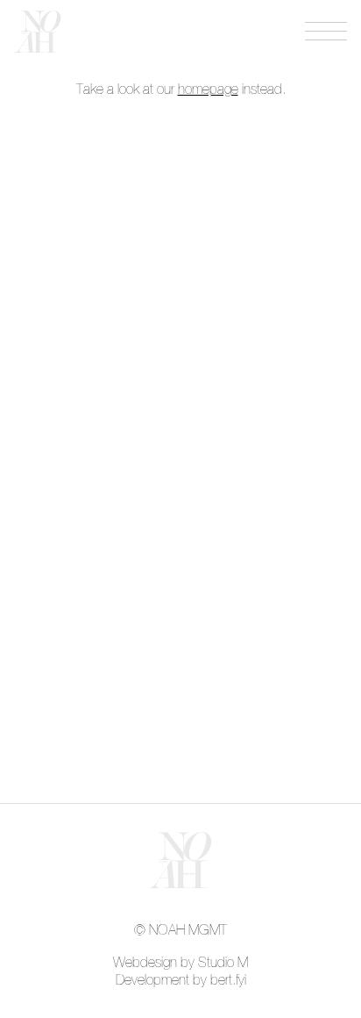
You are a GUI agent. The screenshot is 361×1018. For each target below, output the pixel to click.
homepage (208, 89)
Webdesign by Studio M (180, 963)
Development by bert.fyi (181, 980)
